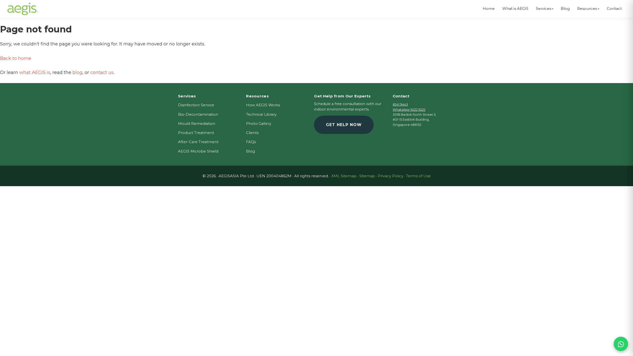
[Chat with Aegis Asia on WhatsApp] (621, 344)
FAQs (251, 142)
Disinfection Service (196, 105)
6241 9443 (400, 104)
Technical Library (261, 114)
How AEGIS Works (263, 105)
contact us (101, 72)
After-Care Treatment (198, 142)
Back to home (15, 58)
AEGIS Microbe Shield (198, 151)
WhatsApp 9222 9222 (409, 109)
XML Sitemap (344, 176)
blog (77, 72)
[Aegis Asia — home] (22, 6)
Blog (250, 151)
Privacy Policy (390, 176)
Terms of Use (418, 176)
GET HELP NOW (344, 124)
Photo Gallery (258, 123)
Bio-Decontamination (198, 114)
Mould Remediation (196, 123)
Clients (252, 133)
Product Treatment (196, 133)
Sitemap (367, 176)
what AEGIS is (34, 72)
